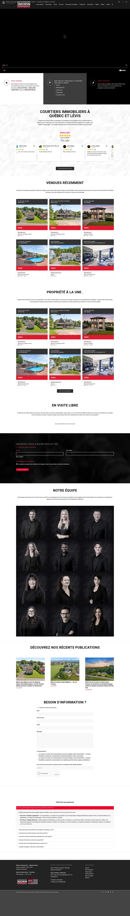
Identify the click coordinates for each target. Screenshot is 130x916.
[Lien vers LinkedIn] (106, 892)
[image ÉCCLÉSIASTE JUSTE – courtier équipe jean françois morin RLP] (65, 554)
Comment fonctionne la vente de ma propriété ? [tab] (31, 840)
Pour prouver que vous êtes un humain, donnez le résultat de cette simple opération (59, 764)
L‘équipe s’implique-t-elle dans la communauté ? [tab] (31, 847)
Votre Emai (69, 450)
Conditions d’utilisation (57, 880)
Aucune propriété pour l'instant (65, 424)
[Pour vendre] (6, 83)
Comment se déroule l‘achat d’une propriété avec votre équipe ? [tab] (35, 836)
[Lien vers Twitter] (104, 892)
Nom (38, 710)
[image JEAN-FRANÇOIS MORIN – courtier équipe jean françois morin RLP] (32, 522)
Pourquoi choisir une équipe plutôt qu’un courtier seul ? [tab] (33, 843)
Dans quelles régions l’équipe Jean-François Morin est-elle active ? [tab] (36, 808)
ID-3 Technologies (54, 892)
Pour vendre (16, 81)
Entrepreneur (59, 92)
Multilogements (60, 87)
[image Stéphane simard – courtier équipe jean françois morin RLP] (97, 522)
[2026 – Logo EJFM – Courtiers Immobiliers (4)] (23, 4)
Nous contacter (89, 876)
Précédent (18, 670)
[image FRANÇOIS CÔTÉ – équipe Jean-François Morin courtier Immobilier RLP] (97, 554)
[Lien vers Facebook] (101, 892)
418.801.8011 (54, 877)
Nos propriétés (89, 870)
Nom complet (19, 456)
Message (39, 731)
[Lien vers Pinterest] (110, 892)
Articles (87, 877)
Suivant (111, 670)
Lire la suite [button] (70, 158)
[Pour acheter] (93, 83)
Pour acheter (104, 81)
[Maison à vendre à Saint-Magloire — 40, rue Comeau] (65, 669)
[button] (113, 152)
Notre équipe (88, 872)
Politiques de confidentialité (58, 882)
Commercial (59, 90)
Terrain (58, 85)
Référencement (89, 874)
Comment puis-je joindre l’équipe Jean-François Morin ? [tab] (33, 833)
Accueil (87, 868)
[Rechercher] (112, 4)
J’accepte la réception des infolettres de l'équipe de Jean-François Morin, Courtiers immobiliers (43, 464)
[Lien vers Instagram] (113, 892)
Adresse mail (40, 717)
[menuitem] (39, 4)
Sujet (38, 724)
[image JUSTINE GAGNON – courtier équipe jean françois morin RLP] (65, 522)
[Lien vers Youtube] (108, 892)
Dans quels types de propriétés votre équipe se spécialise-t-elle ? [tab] (36, 829)
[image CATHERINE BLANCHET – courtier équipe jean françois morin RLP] (32, 554)
